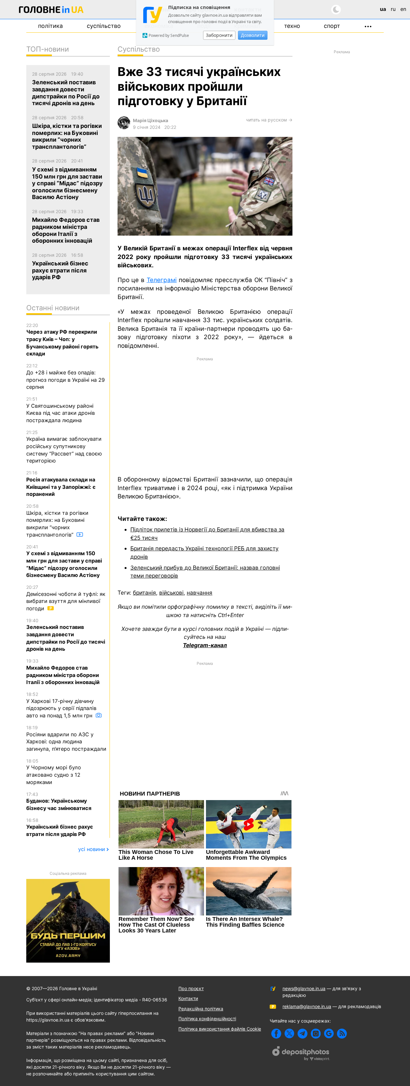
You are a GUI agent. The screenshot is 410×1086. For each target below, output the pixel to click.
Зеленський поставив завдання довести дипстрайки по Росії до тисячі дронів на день (65, 635)
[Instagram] (316, 1034)
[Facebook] (276, 1034)
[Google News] (329, 1034)
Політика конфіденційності (207, 1018)
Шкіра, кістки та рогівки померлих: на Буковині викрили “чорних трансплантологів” (57, 520)
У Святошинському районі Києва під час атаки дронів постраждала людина (60, 409)
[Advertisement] (205, 415)
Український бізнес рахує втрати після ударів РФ (59, 827)
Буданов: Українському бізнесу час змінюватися (58, 801)
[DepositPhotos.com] (301, 1054)
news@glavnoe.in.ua (304, 988)
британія (144, 592)
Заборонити (219, 35)
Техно (292, 25)
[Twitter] (289, 1034)
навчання (199, 592)
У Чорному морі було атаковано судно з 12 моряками (53, 771)
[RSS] (342, 1034)
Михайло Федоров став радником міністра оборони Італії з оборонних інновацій (63, 671)
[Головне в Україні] (51, 10)
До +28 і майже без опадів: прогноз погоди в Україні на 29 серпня (65, 376)
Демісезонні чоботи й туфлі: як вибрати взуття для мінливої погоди (65, 598)
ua (383, 9)
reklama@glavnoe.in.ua (307, 1006)
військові (171, 592)
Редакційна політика (200, 1008)
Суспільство (104, 25)
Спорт (332, 25)
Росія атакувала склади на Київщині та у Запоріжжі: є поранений (60, 483)
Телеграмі (162, 280)
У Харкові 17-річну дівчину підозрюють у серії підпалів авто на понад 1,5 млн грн (61, 705)
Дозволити (253, 35)
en (403, 9)
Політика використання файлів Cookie (219, 1029)
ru (393, 9)
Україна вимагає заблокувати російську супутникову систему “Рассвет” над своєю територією (64, 447)
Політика (50, 25)
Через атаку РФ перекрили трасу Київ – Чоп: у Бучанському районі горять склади (62, 339)
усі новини (91, 849)
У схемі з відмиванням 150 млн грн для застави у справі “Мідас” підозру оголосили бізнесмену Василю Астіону (64, 561)
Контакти (188, 998)
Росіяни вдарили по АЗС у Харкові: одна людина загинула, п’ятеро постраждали (66, 738)
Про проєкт (191, 988)
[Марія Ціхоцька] (124, 127)
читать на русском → (269, 119)
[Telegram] (303, 1034)
